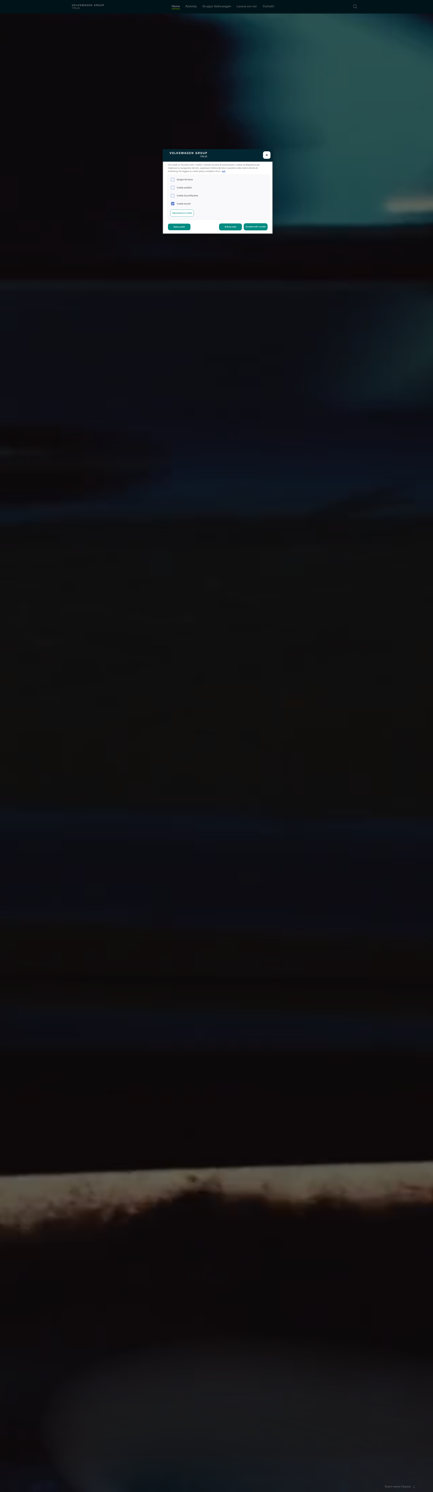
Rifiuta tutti (230, 227)
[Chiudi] (266, 155)
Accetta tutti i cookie (256, 227)
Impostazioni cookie (182, 213)
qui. (223, 171)
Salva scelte (179, 227)
